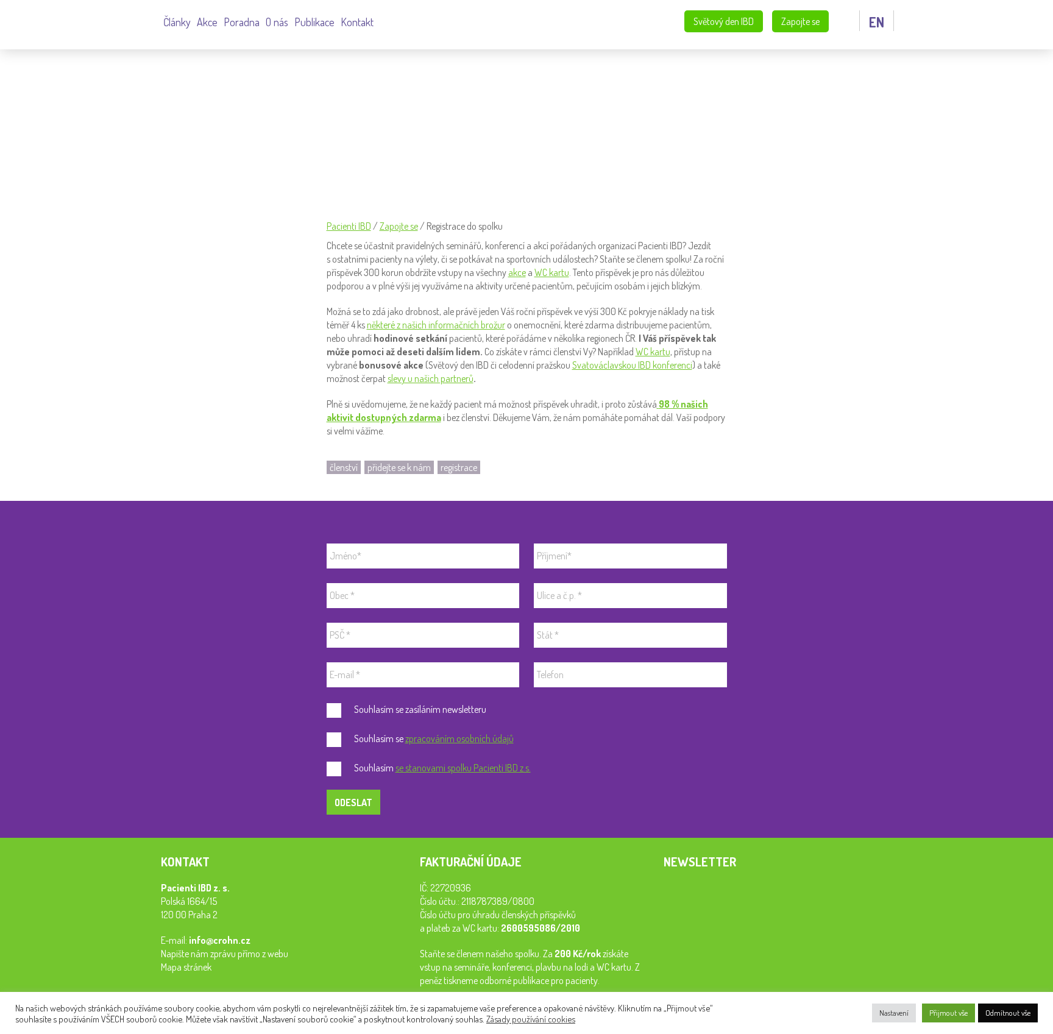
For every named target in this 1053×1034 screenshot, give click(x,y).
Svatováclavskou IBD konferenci (632, 365)
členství (344, 467)
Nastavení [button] (894, 1013)
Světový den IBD (723, 21)
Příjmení (554, 556)
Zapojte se (800, 21)
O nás (277, 22)
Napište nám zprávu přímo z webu (224, 953)
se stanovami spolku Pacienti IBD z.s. (463, 768)
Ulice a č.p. (559, 595)
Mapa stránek (186, 967)
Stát (548, 635)
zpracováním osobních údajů (459, 738)
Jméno (345, 556)
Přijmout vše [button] (948, 1013)
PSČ (340, 635)
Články (177, 22)
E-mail (345, 674)
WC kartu (551, 272)
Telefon (550, 674)
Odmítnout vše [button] (1007, 1013)
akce (517, 272)
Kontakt (357, 22)
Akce (207, 22)
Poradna (242, 22)
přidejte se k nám (399, 467)
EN (876, 21)
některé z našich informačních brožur (436, 325)
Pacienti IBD (93, 22)
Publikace (314, 22)
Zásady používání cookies (530, 1018)
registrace (459, 467)
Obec (342, 595)
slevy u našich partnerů (430, 378)
